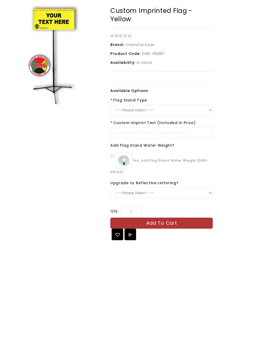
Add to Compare (130, 234)
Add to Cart (161, 223)
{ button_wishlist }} (117, 234)
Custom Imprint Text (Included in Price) (154, 122)
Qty (114, 211)
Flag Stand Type (130, 100)
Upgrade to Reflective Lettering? (144, 183)
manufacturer (140, 44)
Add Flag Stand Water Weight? (142, 145)
